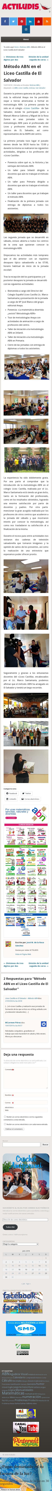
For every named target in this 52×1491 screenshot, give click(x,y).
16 (6, 1270)
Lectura (37, 1387)
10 (13, 1266)
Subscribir (10, 1227)
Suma (17, 1403)
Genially (23, 1384)
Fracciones (6, 1384)
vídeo (35, 1403)
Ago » (28, 1284)
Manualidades (24, 1390)
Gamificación (15, 1384)
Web (7, 1110)
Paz (3, 1400)
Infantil (5, 1387)
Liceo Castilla (23, 88)
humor (40, 1383)
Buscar (5, 1141)
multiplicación (31, 1394)
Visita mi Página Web (23, 954)
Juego (16, 1387)
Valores (29, 1403)
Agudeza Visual (19, 1374)
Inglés (10, 1387)
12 (26, 1266)
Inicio (16, 47)
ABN (16, 88)
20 (33, 1270)
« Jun (23, 1284)
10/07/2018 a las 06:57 (13, 1026)
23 (6, 1273)
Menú (26, 39)
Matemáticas (13, 1393)
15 (46, 1266)
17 (13, 1270)
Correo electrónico (9, 1105)
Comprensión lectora (33, 1378)
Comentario (9, 1070)
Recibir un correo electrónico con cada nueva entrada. (27, 1124)
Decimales (17, 1381)
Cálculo (7, 1380)
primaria (11, 1401)
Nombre (9, 1096)
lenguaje (5, 1390)
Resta (12, 1403)
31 (13, 1277)
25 (19, 1273)
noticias (32, 88)
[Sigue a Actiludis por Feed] (47, 21)
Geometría (31, 1384)
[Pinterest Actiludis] (26, 1442)
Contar (44, 1378)
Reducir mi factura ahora (10, 1490)
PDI (6, 1401)
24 (13, 1273)
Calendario (19, 1377)
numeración (31, 1397)
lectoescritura (26, 1387)
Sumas (23, 1403)
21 (39, 1270)
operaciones (45, 1397)
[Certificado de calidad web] (22, 1349)
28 (39, 1273)
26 (26, 1273)
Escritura (46, 1381)
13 (33, 1266)
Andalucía (31, 1374)
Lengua (42, 1387)
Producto (33, 1400)
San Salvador (40, 88)
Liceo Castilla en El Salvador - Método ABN (21, 998)
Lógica (11, 1390)
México (12, 1397)
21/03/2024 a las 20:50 (13, 1001)
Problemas (21, 1400)
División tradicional (35, 1381)
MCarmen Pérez (13, 1022)
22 (46, 1270)
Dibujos (25, 1381)
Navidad (19, 1397)
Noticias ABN (25, 47)
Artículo (10, 1378)
